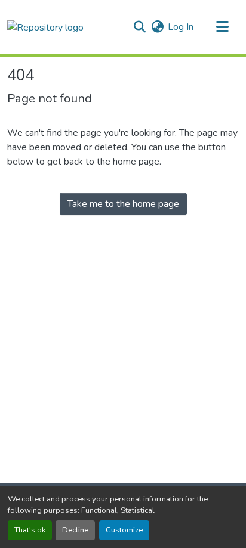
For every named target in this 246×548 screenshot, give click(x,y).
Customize (124, 530)
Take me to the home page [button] (123, 204)
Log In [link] (180, 27)
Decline (75, 530)
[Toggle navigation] (222, 27)
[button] (45, 26)
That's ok (29, 530)
